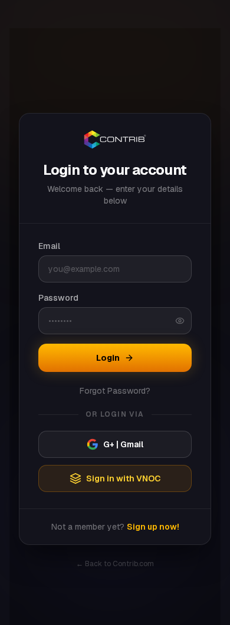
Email (49, 246)
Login (108, 358)
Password (58, 297)
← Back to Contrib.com (115, 564)
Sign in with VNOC (123, 478)
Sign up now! (153, 526)
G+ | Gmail (123, 444)
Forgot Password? (115, 390)
